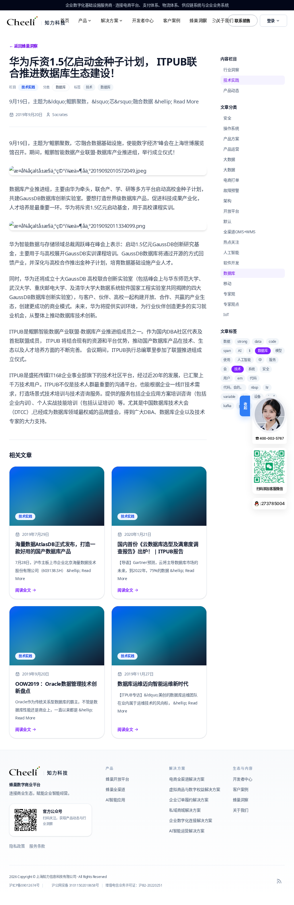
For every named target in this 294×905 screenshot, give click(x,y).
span (227, 350)
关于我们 (225, 20)
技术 (89, 87)
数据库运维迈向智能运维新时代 (152, 683)
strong (242, 341)
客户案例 (172, 20)
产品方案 (231, 138)
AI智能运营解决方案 (186, 830)
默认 (227, 221)
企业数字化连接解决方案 (190, 820)
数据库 (61, 87)
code (272, 341)
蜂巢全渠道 (115, 789)
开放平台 (231, 211)
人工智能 (231, 252)
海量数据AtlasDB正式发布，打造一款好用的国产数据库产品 (55, 548)
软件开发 (231, 262)
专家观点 (231, 304)
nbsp (254, 387)
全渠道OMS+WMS (239, 231)
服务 (272, 359)
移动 (227, 283)
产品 (82, 20)
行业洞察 (231, 69)
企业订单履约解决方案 (188, 799)
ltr (267, 387)
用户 (226, 378)
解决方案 (109, 20)
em (239, 378)
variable (229, 396)
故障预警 (231, 190)
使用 (226, 359)
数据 (226, 341)
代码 (253, 378)
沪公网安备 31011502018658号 (75, 885)
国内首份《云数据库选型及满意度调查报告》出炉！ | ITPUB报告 (157, 548)
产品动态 (231, 90)
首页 (64, 20)
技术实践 (28, 87)
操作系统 (231, 128)
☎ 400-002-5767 (270, 438)
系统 (251, 369)
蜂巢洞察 (198, 20)
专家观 (229, 293)
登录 (271, 20)
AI (239, 350)
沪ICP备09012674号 (24, 885)
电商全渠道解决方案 (186, 779)
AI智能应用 (115, 799)
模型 (278, 350)
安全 (227, 118)
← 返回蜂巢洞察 (23, 46)
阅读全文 (23, 590)
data (258, 341)
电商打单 (231, 180)
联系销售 (242, 20)
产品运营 (231, 149)
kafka (227, 405)
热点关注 (231, 242)
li (249, 350)
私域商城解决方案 (184, 810)
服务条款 (37, 846)
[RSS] (279, 881)
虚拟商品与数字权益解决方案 (194, 789)
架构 (227, 200)
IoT (226, 314)
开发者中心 (143, 20)
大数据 (229, 159)
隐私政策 (17, 846)
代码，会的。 (233, 387)
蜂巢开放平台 (117, 779)
